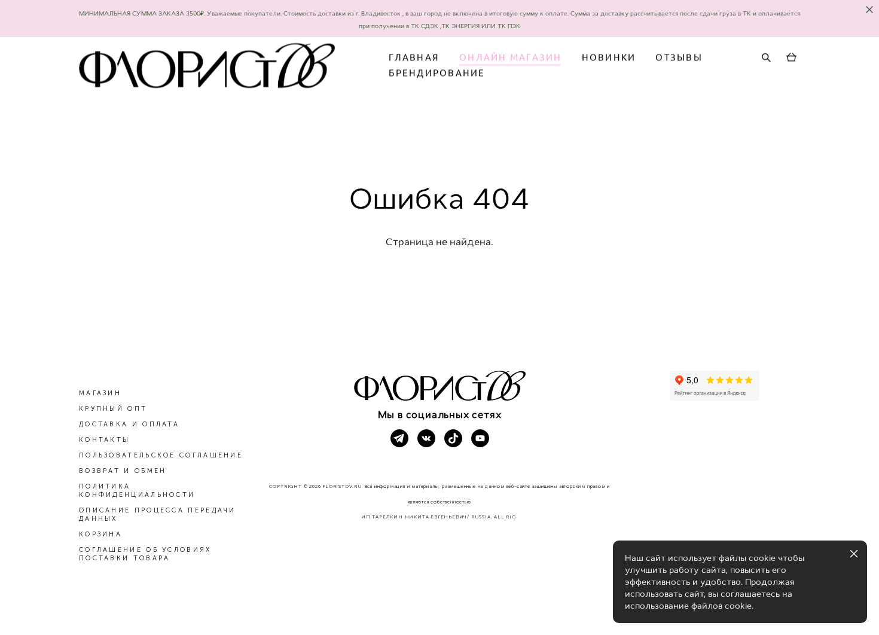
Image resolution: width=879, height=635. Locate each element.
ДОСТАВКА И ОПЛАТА (129, 424)
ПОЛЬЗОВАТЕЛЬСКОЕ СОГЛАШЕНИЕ (161, 455)
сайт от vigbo (439, 607)
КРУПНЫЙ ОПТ (113, 409)
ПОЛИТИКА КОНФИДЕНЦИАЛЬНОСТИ (137, 491)
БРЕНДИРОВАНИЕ (437, 72)
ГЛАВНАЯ (414, 57)
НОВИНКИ (609, 57)
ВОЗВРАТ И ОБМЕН (123, 471)
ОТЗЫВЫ (679, 57)
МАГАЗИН (100, 393)
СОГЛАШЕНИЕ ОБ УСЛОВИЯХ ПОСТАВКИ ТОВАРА (145, 554)
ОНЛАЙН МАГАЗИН (510, 57)
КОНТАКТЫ (104, 440)
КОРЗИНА (100, 534)
